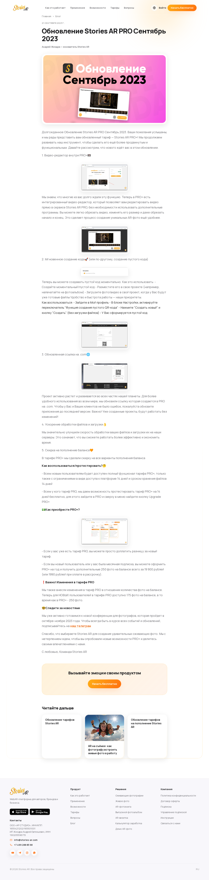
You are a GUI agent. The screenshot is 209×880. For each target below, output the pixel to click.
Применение (77, 7)
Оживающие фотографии (129, 795)
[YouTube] (13, 853)
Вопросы (129, 7)
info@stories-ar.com (25, 839)
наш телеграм (80, 626)
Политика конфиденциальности (178, 795)
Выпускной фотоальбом (128, 812)
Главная (46, 16)
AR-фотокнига (123, 806)
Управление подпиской (174, 812)
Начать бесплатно (182, 7)
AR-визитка (121, 817)
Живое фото (122, 801)
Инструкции (167, 817)
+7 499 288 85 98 (23, 844)
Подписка (166, 806)
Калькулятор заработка (128, 823)
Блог (58, 16)
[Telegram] (20, 853)
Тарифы (114, 7)
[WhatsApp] (34, 853)
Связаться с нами (170, 823)
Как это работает (55, 7)
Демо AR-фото (123, 828)
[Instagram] (27, 853)
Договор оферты (170, 801)
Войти (162, 7)
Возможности (98, 7)
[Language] (154, 8)
